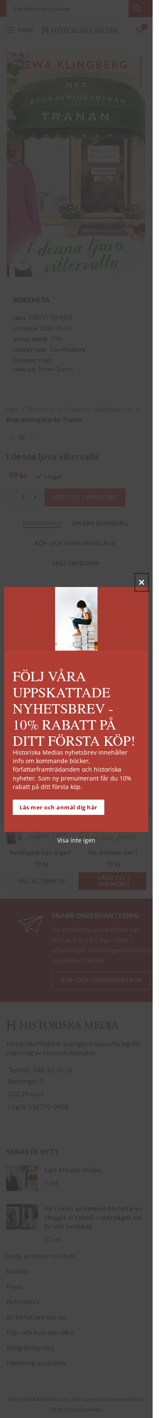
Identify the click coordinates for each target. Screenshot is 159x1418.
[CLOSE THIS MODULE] (141, 582)
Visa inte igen (76, 840)
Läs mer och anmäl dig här (59, 807)
